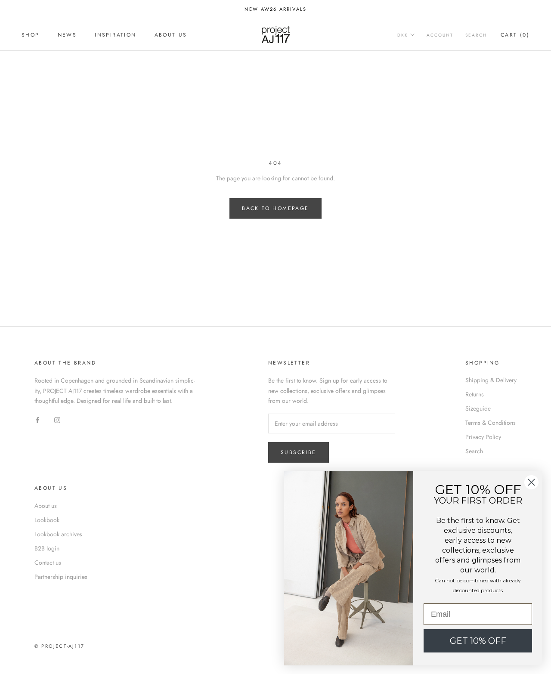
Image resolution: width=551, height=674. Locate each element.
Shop (31, 35)
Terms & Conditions (490, 422)
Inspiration (115, 35)
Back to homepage (275, 208)
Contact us (47, 562)
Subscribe (298, 452)
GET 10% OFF (478, 641)
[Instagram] (57, 419)
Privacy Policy (483, 437)
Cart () (515, 35)
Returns (474, 394)
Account (440, 35)
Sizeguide (478, 408)
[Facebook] (37, 419)
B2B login (46, 548)
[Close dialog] (531, 482)
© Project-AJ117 (59, 646)
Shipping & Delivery (491, 380)
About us (171, 35)
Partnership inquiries (60, 576)
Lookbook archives (58, 534)
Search (476, 35)
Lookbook (46, 520)
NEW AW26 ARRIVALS (275, 9)
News (67, 35)
